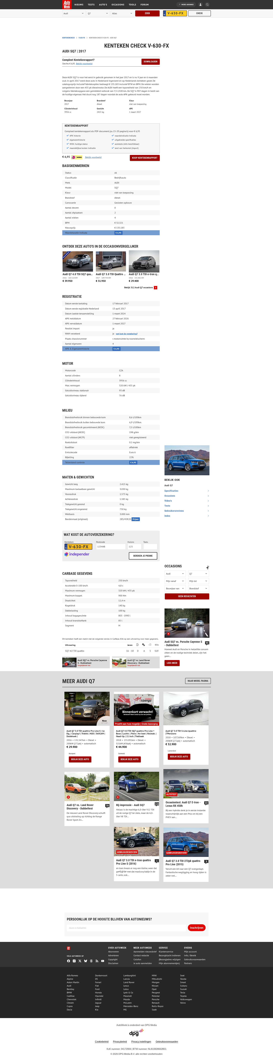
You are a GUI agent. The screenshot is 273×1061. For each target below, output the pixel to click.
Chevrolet (71, 999)
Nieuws (79, 4)
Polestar (156, 995)
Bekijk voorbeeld (84, 63)
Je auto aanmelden (143, 963)
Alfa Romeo (72, 975)
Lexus (126, 985)
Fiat (97, 985)
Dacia (69, 1009)
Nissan (155, 985)
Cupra (70, 1006)
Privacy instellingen (141, 1041)
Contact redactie (141, 955)
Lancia (126, 978)
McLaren (127, 1002)
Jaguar (98, 1002)
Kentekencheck (68, 38)
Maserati (127, 995)
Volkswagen (186, 999)
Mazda (126, 999)
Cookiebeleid (101, 1041)
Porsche (155, 999)
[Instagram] (75, 961)
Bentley (70, 989)
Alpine (70, 978)
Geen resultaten (187, 596)
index (167, 516)
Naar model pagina (198, 681)
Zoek (147, 13)
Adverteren (113, 955)
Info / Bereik (190, 955)
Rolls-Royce (157, 1006)
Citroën (70, 1002)
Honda (98, 992)
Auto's (103, 4)
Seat (182, 975)
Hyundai (99, 995)
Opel (154, 989)
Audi (69, 985)
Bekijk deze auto (80, 759)
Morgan (155, 982)
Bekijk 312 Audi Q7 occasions (138, 287)
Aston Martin (73, 982)
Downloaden (150, 61)
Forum (145, 4)
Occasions (118, 4)
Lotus (126, 989)
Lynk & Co (128, 992)
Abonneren (113, 951)
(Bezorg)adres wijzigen (170, 959)
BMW (69, 992)
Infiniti (98, 999)
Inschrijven (196, 928)
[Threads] (92, 961)
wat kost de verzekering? (126, 333)
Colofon (137, 959)
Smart (183, 982)
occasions (170, 495)
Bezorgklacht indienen (170, 955)
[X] (81, 961)
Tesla (182, 992)
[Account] (201, 4)
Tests (91, 4)
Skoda (183, 978)
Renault (155, 1002)
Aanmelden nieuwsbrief (145, 951)
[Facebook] (70, 961)
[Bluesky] (87, 961)
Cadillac (71, 995)
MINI (154, 975)
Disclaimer (113, 963)
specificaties (171, 490)
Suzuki (183, 989)
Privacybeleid (120, 1041)
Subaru (183, 985)
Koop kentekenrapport (144, 157)
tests (167, 505)
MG (125, 1009)
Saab (154, 1009)
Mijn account (190, 951)
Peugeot (156, 992)
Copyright (112, 959)
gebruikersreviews (174, 511)
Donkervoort (101, 975)
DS (96, 978)
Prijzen (136, 519)
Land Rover (128, 982)
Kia (96, 1009)
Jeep (97, 1006)
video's (168, 500)
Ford (97, 989)
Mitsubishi (157, 978)
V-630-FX (82, 38)
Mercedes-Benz (130, 1006)
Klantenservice (166, 951)
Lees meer (172, 663)
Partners (188, 963)
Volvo (183, 1002)
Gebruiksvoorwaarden (194, 959)
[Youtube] (104, 961)
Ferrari (98, 982)
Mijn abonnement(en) (169, 963)
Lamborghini (129, 975)
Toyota (183, 995)
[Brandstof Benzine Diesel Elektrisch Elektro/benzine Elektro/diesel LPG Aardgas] (198, 588)
